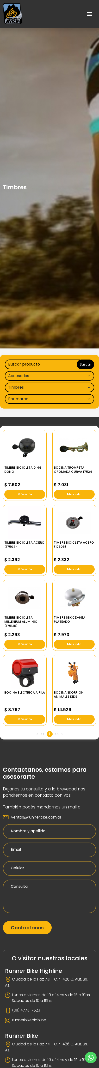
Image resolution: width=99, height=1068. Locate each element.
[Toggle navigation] (89, 14)
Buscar (85, 364)
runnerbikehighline (29, 1020)
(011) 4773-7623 (26, 1010)
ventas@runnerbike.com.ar (36, 817)
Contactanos (27, 927)
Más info (25, 494)
